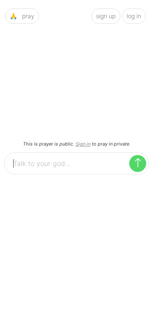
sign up (106, 16)
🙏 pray (22, 16)
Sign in (83, 144)
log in (134, 16)
